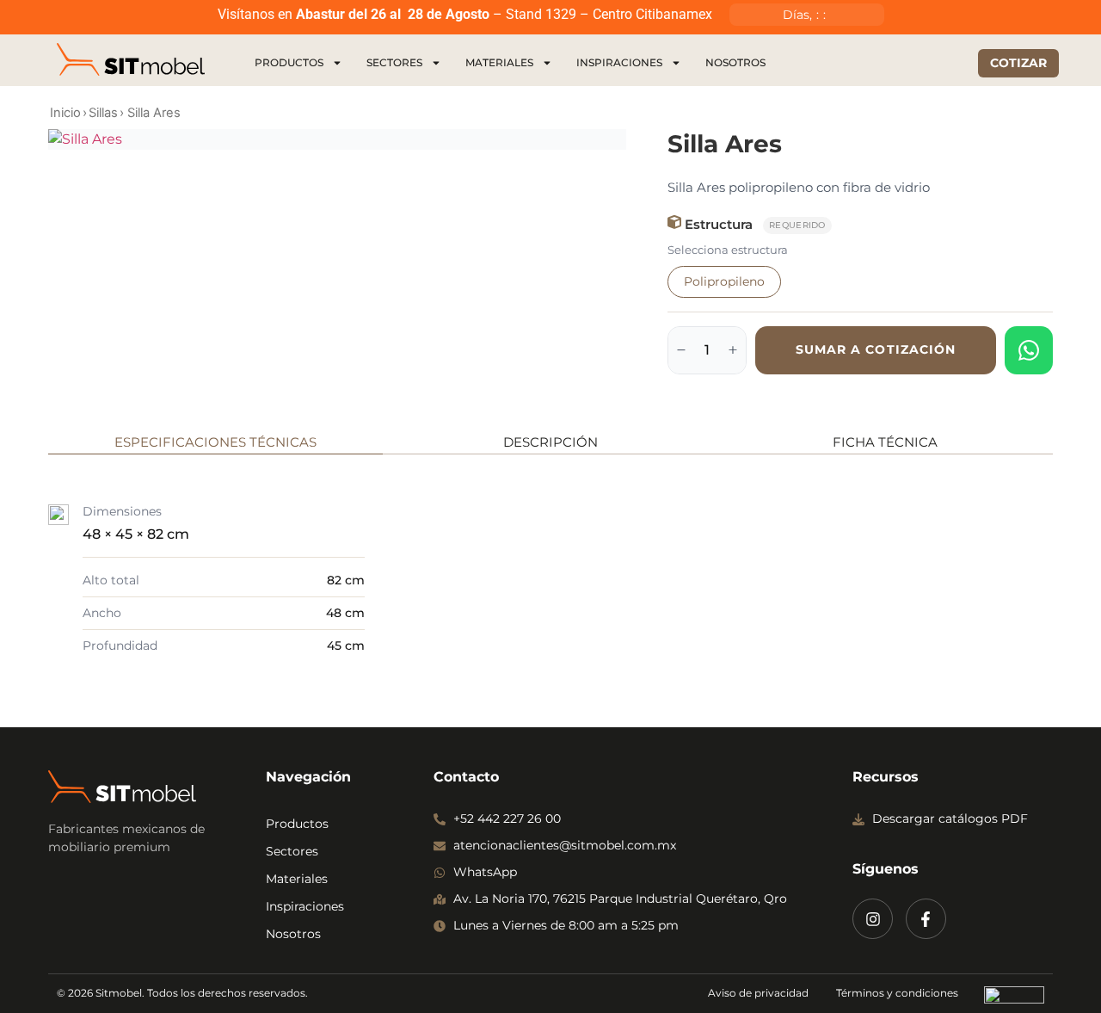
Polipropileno (724, 281)
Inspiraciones (619, 62)
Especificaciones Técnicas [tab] (215, 442)
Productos (289, 62)
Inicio (65, 112)
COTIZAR (1018, 63)
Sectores (394, 62)
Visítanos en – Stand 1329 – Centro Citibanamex (465, 14)
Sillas (103, 112)
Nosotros (735, 62)
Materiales (499, 62)
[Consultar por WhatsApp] (1029, 350)
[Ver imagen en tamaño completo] (337, 139)
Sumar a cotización (876, 349)
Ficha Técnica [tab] (885, 442)
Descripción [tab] (550, 442)
